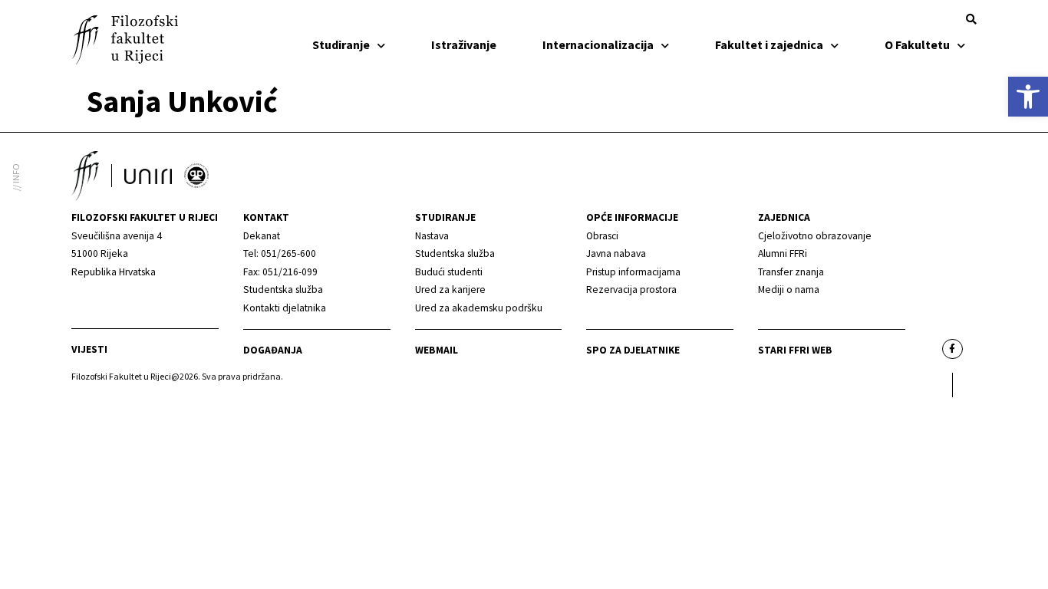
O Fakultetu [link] (917, 44)
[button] (971, 19)
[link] (1028, 97)
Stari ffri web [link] (795, 350)
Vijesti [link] (89, 349)
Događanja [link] (272, 350)
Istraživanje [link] (463, 44)
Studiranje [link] (341, 44)
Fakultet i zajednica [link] (769, 44)
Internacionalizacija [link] (598, 44)
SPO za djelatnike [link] (633, 350)
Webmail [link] (436, 350)
